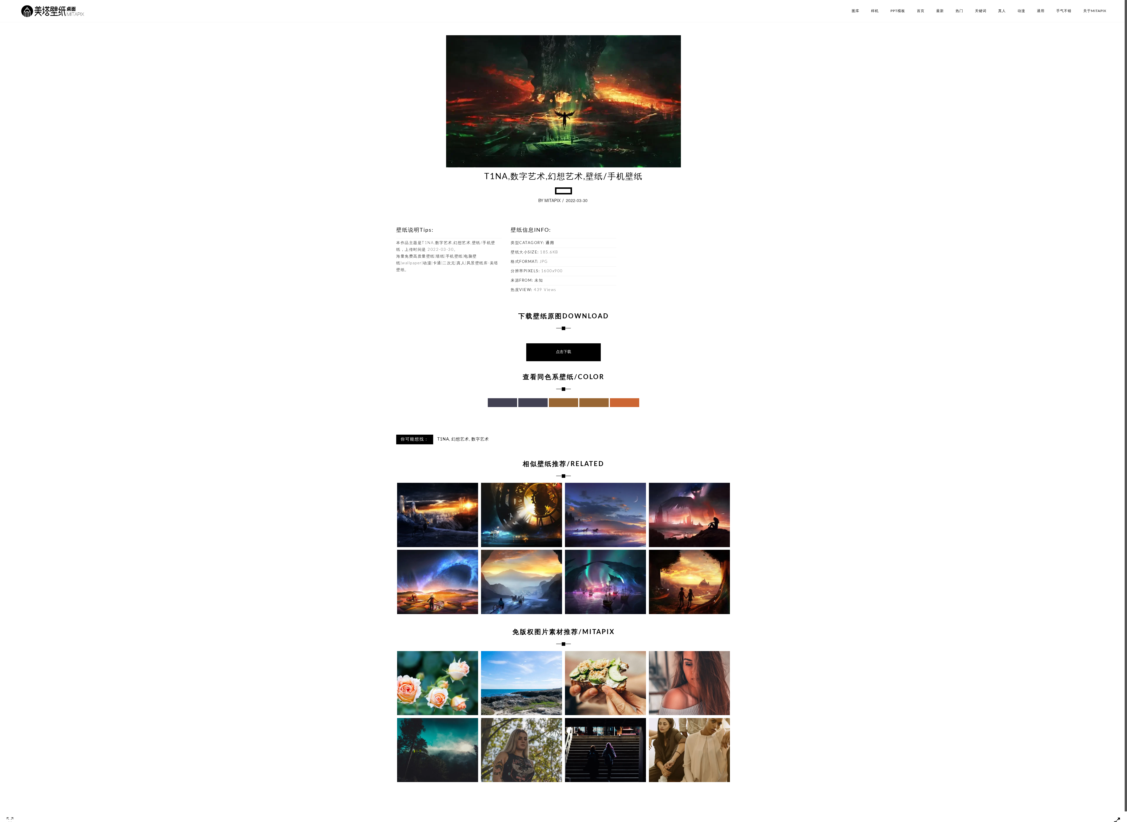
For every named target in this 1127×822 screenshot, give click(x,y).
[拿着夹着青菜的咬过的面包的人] (605, 683)
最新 (940, 11)
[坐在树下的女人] (521, 750)
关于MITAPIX (1094, 11)
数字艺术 (480, 439)
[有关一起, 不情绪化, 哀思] (689, 750)
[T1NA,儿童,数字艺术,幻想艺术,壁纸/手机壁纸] (689, 582)
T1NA (443, 439)
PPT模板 (897, 11)
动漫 (1021, 11)
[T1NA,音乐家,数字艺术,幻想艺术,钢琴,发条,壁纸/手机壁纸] (521, 515)
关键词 (980, 11)
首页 (920, 11)
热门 (959, 11)
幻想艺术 (460, 439)
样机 (875, 11)
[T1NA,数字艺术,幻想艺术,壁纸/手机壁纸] (437, 515)
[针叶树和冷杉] (437, 750)
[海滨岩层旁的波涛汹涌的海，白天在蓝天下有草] (521, 683)
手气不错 (1064, 11)
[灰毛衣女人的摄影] (689, 683)
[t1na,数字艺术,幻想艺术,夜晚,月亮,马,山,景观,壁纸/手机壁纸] (605, 515)
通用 (1041, 11)
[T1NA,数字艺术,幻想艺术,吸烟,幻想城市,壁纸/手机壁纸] (689, 515)
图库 (855, 11)
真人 (1002, 11)
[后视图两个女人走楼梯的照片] (605, 750)
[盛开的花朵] (437, 683)
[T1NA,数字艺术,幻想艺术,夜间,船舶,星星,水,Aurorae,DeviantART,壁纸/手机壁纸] (605, 582)
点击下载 (563, 352)
